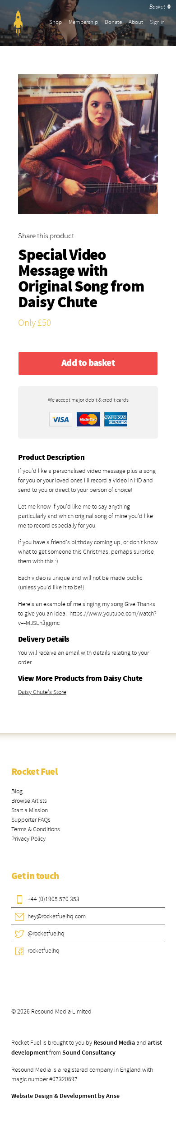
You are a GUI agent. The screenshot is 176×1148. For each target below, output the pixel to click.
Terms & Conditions (35, 829)
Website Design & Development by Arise (65, 1096)
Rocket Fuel (34, 772)
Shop (55, 22)
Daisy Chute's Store (42, 692)
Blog (17, 791)
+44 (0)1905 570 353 (53, 899)
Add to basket (88, 363)
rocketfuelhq (44, 950)
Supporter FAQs (31, 820)
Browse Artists (29, 801)
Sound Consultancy (89, 1053)
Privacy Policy (28, 838)
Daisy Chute (57, 303)
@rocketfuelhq (46, 933)
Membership (83, 22)
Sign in (157, 22)
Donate (113, 22)
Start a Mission (29, 810)
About (136, 22)
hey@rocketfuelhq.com (57, 916)
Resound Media (114, 1043)
